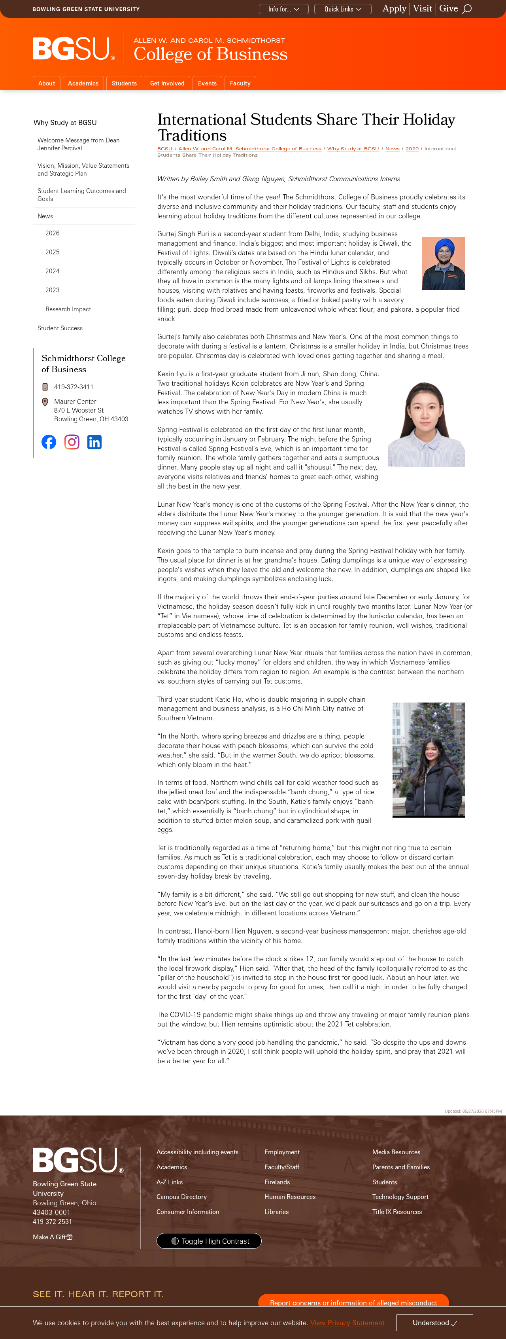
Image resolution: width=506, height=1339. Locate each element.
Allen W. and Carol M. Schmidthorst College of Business (249, 149)
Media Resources (396, 1152)
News (392, 149)
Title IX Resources (397, 1212)
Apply (394, 9)
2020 (412, 149)
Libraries (276, 1212)
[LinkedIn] (94, 442)
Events (207, 83)
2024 (52, 271)
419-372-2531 (52, 1221)
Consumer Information (188, 1212)
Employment (282, 1152)
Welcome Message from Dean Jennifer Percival (79, 144)
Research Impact (68, 309)
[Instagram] (71, 442)
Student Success (60, 328)
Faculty (240, 83)
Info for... (279, 9)
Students (124, 83)
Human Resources (290, 1197)
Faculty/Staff (281, 1167)
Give (448, 9)
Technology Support (400, 1197)
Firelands (277, 1182)
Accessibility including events (198, 1152)
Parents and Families (401, 1167)
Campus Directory (182, 1197)
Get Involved (167, 83)
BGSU (165, 149)
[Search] (467, 9)
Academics (83, 83)
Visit (422, 9)
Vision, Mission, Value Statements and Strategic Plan (83, 169)
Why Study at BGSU (353, 149)
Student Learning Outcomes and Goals (82, 195)
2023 (52, 290)
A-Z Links (170, 1182)
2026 (52, 233)
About (46, 83)
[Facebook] (49, 441)
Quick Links (339, 9)
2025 (52, 252)
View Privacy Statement (347, 1322)
